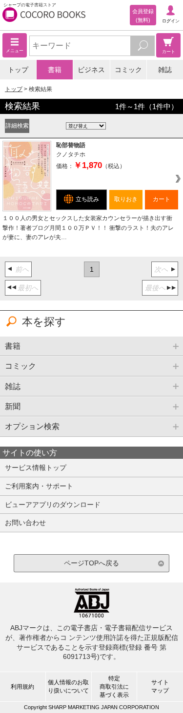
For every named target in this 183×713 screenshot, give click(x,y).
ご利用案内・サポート (39, 486)
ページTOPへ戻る (91, 563)
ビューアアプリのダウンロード (53, 504)
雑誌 (165, 70)
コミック (128, 70)
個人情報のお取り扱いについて (68, 686)
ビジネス (91, 70)
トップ (18, 70)
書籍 (54, 70)
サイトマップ (160, 686)
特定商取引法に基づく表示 (114, 686)
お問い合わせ (25, 522)
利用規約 (22, 686)
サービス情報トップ (35, 467)
